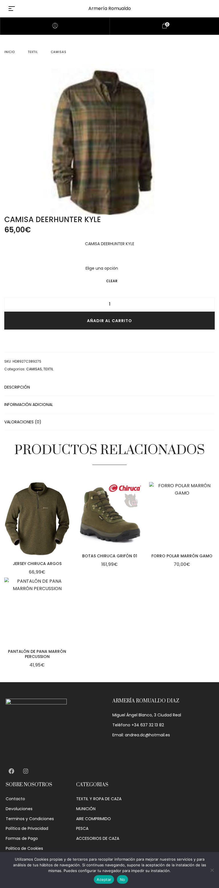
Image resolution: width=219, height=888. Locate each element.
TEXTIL (33, 52)
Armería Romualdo (109, 8)
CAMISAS (58, 52)
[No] (212, 870)
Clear (111, 281)
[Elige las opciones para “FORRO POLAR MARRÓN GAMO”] (213, 523)
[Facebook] (11, 771)
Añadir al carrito (109, 321)
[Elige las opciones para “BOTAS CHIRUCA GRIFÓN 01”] (141, 523)
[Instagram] (25, 771)
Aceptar (104, 879)
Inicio (9, 52)
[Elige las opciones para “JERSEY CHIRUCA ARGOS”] (68, 531)
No (122, 879)
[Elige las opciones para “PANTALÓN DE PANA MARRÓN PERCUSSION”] (68, 619)
